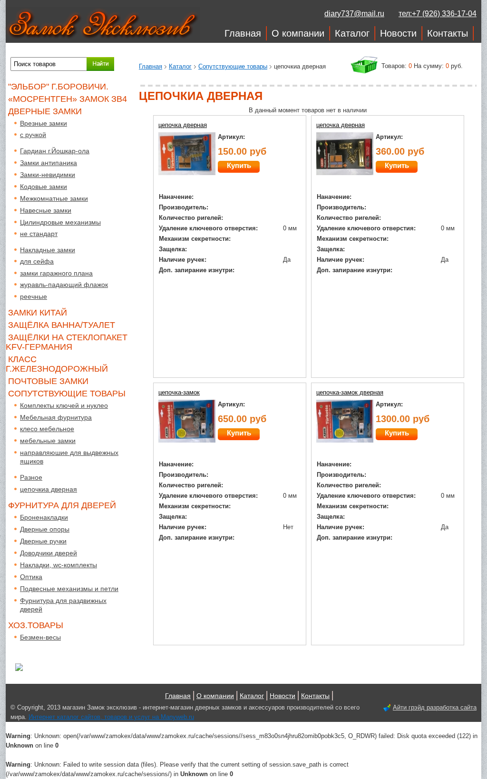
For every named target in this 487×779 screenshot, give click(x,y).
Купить (239, 165)
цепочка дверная (182, 124)
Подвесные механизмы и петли (69, 588)
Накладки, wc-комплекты (58, 565)
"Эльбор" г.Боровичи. (58, 86)
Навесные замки (45, 210)
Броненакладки (44, 517)
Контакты (447, 33)
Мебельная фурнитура (56, 417)
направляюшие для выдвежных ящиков (69, 457)
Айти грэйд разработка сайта (435, 707)
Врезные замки (43, 123)
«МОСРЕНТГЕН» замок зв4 (67, 99)
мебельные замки (48, 440)
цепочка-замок (179, 392)
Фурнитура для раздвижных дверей (63, 605)
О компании (298, 33)
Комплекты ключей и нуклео (64, 405)
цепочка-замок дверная (349, 392)
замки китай (37, 312)
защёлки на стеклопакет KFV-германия (66, 342)
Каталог (352, 33)
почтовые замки (48, 381)
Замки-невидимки (47, 174)
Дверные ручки (43, 541)
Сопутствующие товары (232, 66)
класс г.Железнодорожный (57, 364)
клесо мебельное (47, 429)
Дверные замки (45, 111)
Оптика (31, 577)
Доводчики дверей (48, 553)
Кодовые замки (43, 186)
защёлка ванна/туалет (61, 325)
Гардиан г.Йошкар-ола (54, 151)
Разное (31, 477)
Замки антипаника (48, 163)
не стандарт (39, 233)
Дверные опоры (44, 529)
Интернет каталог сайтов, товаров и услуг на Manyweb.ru (111, 716)
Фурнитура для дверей (62, 505)
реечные (33, 296)
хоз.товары (35, 625)
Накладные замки (47, 250)
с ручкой (33, 134)
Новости (398, 33)
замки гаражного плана (56, 273)
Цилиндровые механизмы (60, 222)
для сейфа (37, 261)
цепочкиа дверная (48, 489)
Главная (242, 33)
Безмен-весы (40, 637)
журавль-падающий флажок (64, 284)
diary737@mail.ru (354, 14)
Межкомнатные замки (54, 198)
